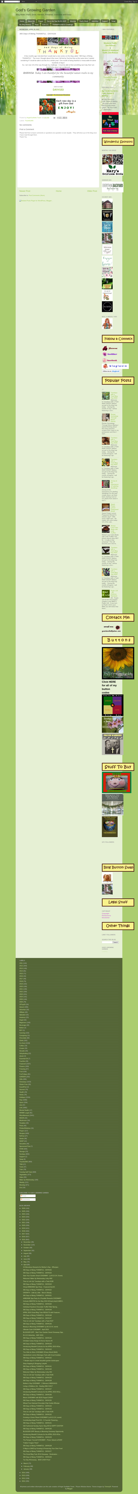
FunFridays (23, 1074)
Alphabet (22, 1015)
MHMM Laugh (24, 1113)
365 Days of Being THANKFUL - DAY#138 (37, 1380)
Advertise (95, 21)
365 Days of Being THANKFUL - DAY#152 (37, 1290)
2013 (21, 968)
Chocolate (22, 1038)
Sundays (22, 1154)
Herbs (21, 1095)
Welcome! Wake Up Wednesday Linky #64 (37, 1372)
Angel (21, 1020)
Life (20, 1105)
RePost (21, 1136)
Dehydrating (23, 1053)
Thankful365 (29, 120)
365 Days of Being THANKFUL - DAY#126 (37, 1457)
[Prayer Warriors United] (112, 754)
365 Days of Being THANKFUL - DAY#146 (37, 1324)
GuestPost (23, 1087)
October (26, 1247)
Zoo (20, 1187)
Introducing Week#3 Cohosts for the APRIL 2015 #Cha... (42, 1392)
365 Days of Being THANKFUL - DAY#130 (37, 1428)
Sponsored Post (24, 1146)
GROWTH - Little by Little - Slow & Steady (37, 1292)
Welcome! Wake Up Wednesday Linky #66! (37, 1278)
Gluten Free (23, 1084)
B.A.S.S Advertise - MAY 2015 (33, 1335)
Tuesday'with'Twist (25, 1172)
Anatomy (22, 1017)
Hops (37, 25)
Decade (22, 1051)
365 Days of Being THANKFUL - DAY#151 (37, 1295)
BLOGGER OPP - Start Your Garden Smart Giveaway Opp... (43, 1332)
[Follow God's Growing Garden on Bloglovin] (111, 372)
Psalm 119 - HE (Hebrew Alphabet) (114, 593)
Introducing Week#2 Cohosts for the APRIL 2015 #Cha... (42, 1434)
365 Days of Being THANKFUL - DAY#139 (37, 1377)
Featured (22, 1064)
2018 (21, 981)
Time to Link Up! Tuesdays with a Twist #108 (38, 1281)
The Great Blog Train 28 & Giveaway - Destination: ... (41, 1454)
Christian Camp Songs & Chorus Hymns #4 (38, 1341)
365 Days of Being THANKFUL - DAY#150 (37, 1304)
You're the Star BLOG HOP (56, 21)
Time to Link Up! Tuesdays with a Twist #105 (38, 1411)
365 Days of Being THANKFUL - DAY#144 (37, 1344)
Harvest (22, 1089)
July (25, 1256)
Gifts (21, 1079)
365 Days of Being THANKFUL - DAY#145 (37, 1338)
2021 (21, 989)
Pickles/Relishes (24, 1128)
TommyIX (108, 1486)
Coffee (21, 1046)
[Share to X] (62, 118)
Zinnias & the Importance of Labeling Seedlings (114, 484)
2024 (21, 997)
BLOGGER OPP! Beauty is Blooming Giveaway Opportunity (43, 1431)
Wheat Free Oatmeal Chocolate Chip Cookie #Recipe (41, 1403)
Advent (21, 1007)
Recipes (22, 1133)
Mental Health (24, 1110)
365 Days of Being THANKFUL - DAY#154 (37, 1273)
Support (105, 21)
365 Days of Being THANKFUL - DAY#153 (37, 1284)
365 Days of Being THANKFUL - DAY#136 (37, 1394)
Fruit (21, 1071)
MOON (21, 1118)
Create (21, 1048)
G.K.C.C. (45, 25)
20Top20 (22, 1004)
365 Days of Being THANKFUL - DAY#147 (37, 1318)
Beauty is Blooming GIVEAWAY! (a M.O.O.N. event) (40, 1326)
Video (21, 1177)
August (26, 1253)
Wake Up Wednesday (26, 1180)
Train (21, 1169)
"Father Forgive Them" (31, 1443)
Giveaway (22, 1082)
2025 (21, 999)
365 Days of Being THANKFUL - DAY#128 (37, 1446)
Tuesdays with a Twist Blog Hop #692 (114, 395)
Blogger (69, 1488)
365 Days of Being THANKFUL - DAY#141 (37, 1366)
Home (22, 21)
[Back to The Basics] (112, 732)
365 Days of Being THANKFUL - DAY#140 (37, 1369)
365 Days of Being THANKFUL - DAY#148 (37, 1315)
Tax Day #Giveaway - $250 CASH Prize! (36, 1460)
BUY (20, 1030)
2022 (21, 991)
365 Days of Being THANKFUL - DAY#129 (37, 1437)
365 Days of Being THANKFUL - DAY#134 (37, 1406)
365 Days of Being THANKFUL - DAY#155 (37, 1270)
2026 (21, 1002)
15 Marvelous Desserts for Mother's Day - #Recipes (40, 1267)
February (27, 1466)
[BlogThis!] (60, 118)
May (25, 1262)
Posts (24, 1196)
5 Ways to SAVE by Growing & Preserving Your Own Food (42, 1448)
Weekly (21, 1182)
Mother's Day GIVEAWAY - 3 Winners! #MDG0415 (40, 1383)
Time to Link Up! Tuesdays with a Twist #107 (38, 1321)
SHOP (21, 1141)
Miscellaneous (24, 1115)
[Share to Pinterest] (66, 118)
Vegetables (23, 1174)
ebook (21, 1056)
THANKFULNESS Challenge (63, 25)
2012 (21, 966)
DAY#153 (58, 89)
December (27, 1242)
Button (21, 1028)
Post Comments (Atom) (37, 195)
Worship (73, 21)
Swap (113, 21)
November (27, 1245)
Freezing (22, 1069)
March (26, 1463)
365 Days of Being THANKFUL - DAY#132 (37, 1414)
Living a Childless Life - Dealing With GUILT (38, 1386)
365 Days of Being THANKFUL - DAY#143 (37, 1349)
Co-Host (22, 1043)
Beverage (22, 1025)
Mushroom (23, 1120)
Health (21, 1092)
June (25, 1259)
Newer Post (24, 191)
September (27, 1250)
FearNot (22, 1061)
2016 (21, 976)
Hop (20, 1100)
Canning (22, 1033)
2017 (21, 979)
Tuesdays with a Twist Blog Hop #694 (114, 571)
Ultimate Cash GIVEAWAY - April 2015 (36, 1329)
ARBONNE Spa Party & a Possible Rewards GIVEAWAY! (42, 1298)
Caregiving (23, 1035)
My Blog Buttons (25, 25)
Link (20, 1107)
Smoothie (22, 1144)
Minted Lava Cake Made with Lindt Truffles (114, 529)
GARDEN (22, 1077)
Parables (22, 1123)
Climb (21, 1040)
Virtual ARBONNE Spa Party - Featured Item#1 (39, 1287)
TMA (21, 1164)
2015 (21, 973)
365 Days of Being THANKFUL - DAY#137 (37, 1389)
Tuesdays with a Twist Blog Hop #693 (114, 461)
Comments (26, 1199)
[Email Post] (54, 117)
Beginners (22, 1022)
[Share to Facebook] (64, 118)
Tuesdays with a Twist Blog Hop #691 (114, 550)
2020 (21, 986)
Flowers (22, 1066)
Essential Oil (23, 1058)
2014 (21, 971)
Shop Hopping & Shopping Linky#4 (35, 1363)
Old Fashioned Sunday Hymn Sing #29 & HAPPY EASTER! (43, 1426)
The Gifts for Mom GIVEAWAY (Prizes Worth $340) (40, 1352)
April (25, 1264)
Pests (21, 1125)
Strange (22, 1151)
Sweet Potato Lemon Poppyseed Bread (114, 507)
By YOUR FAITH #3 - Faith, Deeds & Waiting (110, 93)
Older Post (92, 191)
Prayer (40, 21)
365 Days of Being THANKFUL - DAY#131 (37, 1423)
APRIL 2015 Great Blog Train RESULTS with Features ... (42, 1312)
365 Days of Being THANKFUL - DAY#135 (37, 1400)
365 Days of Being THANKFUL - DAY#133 (37, 1409)
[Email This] (58, 118)
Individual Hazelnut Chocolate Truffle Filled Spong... (40, 1307)
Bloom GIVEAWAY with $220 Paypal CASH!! (38, 1397)
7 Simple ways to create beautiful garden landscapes (41, 1360)
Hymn (21, 1102)
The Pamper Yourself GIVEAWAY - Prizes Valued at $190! (42, 1440)
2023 (21, 994)
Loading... (105, 951)
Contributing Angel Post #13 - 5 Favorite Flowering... (41, 1420)
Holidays (22, 1097)
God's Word (84, 21)
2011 (21, 963)
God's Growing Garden (35, 10)
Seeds (21, 1138)
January (26, 1469)
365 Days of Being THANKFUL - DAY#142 (37, 1358)
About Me (31, 21)
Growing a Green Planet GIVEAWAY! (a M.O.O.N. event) (42, 1417)
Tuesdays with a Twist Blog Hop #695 (114, 440)
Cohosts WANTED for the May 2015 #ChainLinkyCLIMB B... (43, 1301)
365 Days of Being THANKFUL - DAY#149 (37, 1309)
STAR (21, 1149)
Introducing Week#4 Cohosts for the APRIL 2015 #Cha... (42, 1346)
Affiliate (21, 1012)
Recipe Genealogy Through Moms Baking (114, 418)
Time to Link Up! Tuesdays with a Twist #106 (38, 1375)
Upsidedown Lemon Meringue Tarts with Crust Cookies (42, 1355)
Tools (21, 1167)
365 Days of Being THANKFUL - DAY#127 (37, 1451)
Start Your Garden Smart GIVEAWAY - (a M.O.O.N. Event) (43, 1275)
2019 (21, 984)
